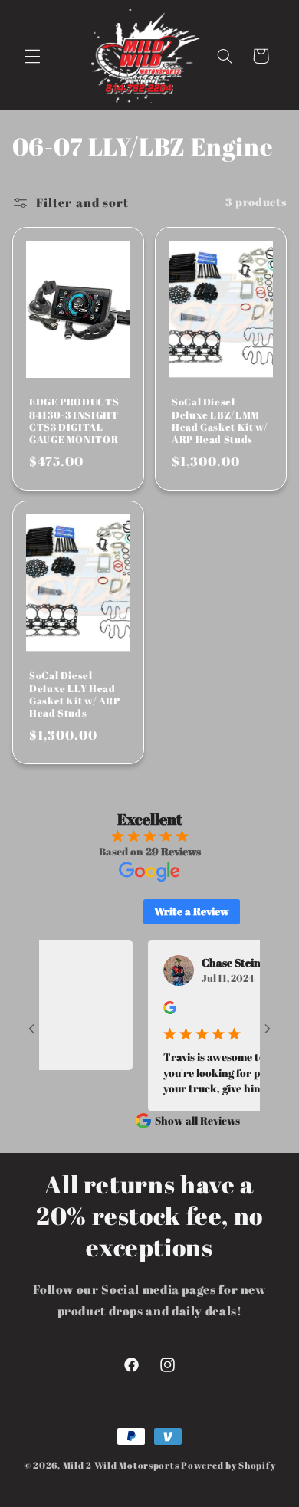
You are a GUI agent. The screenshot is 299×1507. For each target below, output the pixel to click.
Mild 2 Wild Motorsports (122, 1465)
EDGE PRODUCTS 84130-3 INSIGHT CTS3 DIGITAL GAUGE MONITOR (74, 421)
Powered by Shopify (228, 1465)
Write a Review (191, 911)
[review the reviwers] (159, 1010)
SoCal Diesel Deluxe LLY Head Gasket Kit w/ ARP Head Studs (74, 696)
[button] (32, 56)
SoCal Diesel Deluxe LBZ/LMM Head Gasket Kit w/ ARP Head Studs (220, 421)
